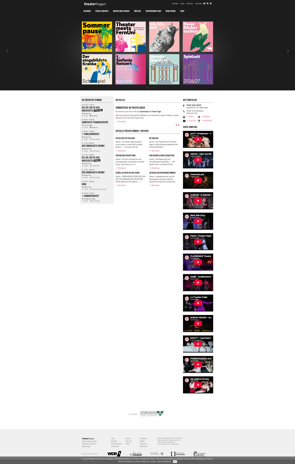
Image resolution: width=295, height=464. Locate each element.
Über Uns (137, 11)
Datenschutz (198, 3)
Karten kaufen (96, 139)
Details (86, 116)
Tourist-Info (192, 120)
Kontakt (182, 3)
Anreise (191, 116)
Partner (127, 444)
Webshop (207, 116)
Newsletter (175, 3)
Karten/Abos (115, 446)
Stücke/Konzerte (101, 11)
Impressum (189, 3)
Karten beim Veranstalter (99, 189)
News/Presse (171, 11)
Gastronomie (208, 120)
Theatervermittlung (153, 11)
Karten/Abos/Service (121, 11)
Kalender (87, 11)
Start (182, 11)
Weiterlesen (122, 121)
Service (127, 438)
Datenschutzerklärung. (164, 461)
